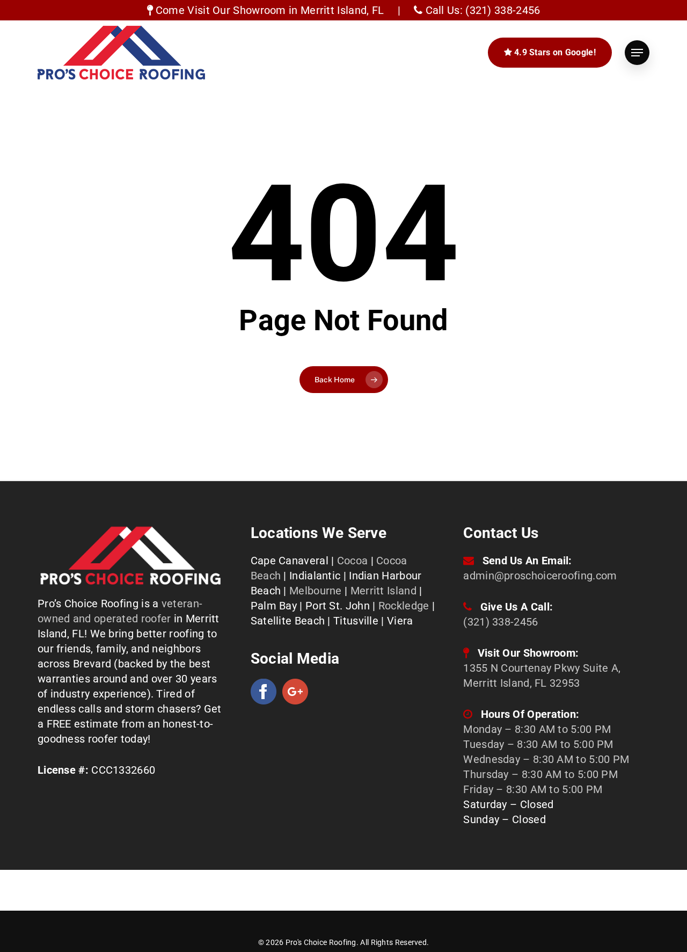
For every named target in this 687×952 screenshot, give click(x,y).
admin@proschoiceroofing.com (540, 575)
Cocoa (352, 560)
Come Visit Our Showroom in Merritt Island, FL (268, 10)
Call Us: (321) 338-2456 (481, 10)
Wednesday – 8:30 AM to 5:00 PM (546, 759)
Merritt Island (383, 590)
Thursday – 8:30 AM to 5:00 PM (540, 774)
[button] (637, 52)
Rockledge (403, 605)
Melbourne (315, 590)
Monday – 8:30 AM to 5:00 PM (537, 729)
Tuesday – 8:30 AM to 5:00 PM (538, 744)
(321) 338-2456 (500, 621)
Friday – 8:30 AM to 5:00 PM (532, 789)
